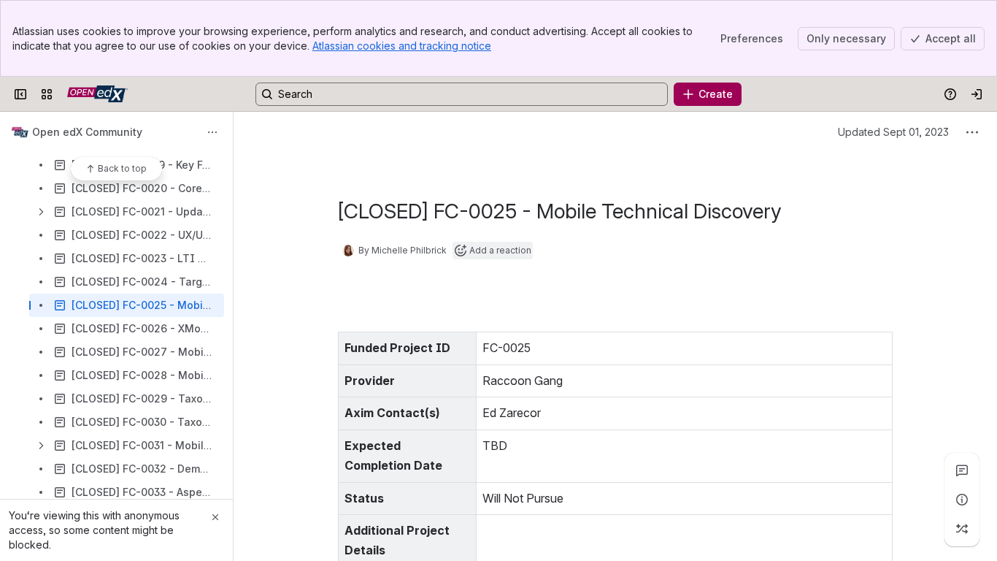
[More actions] (212, 132)
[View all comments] (962, 470)
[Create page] (962, 529)
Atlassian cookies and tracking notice (401, 45)
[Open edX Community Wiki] (97, 94)
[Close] (215, 517)
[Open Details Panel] (962, 499)
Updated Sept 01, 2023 (893, 132)
